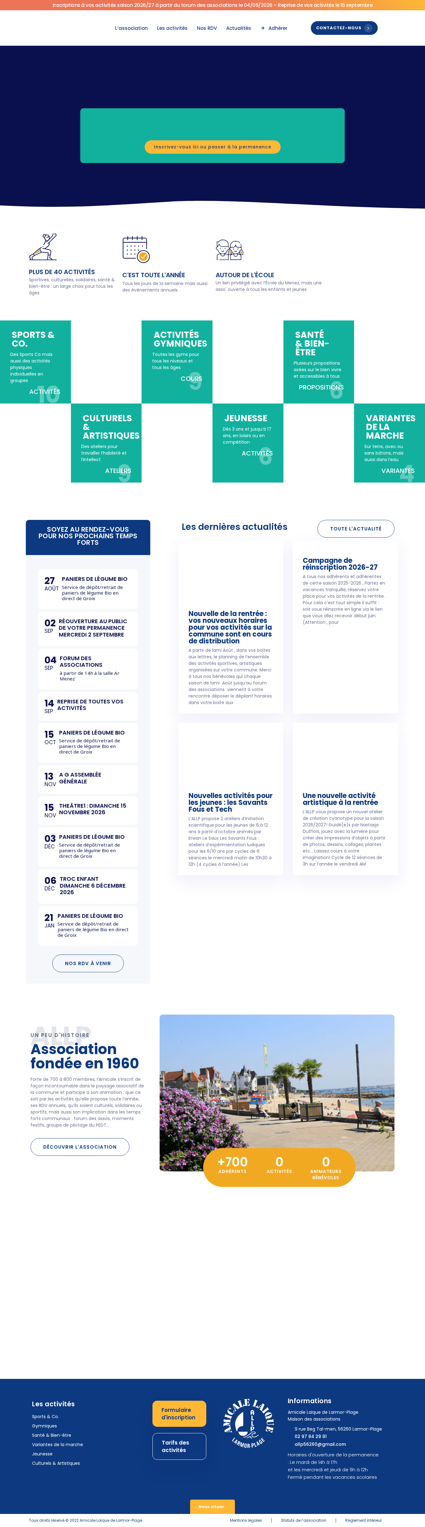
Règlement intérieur (363, 1520)
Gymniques (44, 1426)
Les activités (172, 28)
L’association (131, 28)
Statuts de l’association (303, 1520)
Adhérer (278, 28)
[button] (67, 131)
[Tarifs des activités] (179, 1446)
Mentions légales (246, 1520)
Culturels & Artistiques (56, 1463)
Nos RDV (207, 28)
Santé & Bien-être (51, 1435)
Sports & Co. (45, 1416)
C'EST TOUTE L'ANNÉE (153, 275)
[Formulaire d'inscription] (179, 1413)
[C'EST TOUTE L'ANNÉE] (136, 250)
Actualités (238, 28)
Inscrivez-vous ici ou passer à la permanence (212, 147)
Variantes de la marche (57, 1444)
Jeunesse (42, 1454)
